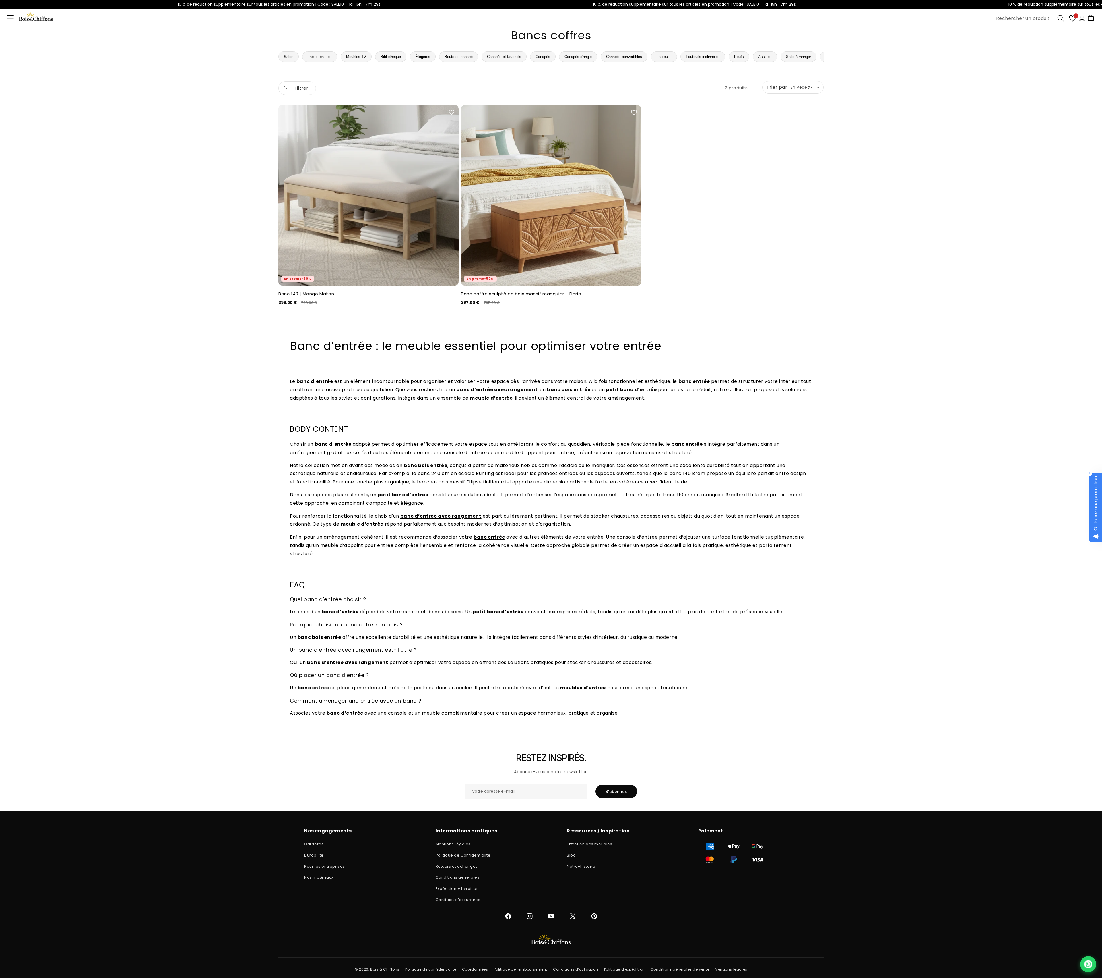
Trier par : (778, 87)
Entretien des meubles (589, 844)
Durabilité (314, 855)
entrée (320, 687)
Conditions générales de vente (680, 969)
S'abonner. (616, 791)
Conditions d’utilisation (575, 969)
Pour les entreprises (324, 866)
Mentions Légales (453, 844)
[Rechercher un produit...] (1060, 18)
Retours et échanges (457, 866)
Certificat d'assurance (458, 899)
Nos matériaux (318, 877)
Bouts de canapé (459, 57)
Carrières (313, 844)
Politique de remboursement (521, 969)
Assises (765, 57)
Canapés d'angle (578, 57)
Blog (571, 855)
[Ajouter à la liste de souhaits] (451, 112)
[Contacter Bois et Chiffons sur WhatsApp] (1088, 964)
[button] (10, 18)
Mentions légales (731, 969)
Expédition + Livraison (457, 888)
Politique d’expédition (624, 969)
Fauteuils (664, 57)
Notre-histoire (581, 866)
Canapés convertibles (624, 57)
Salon (288, 57)
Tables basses (320, 57)
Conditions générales (458, 877)
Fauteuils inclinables (703, 57)
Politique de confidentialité (430, 969)
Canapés (543, 57)
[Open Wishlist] (1072, 18)
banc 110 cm (677, 494)
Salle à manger (798, 57)
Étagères (422, 57)
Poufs (739, 57)
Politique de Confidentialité (463, 855)
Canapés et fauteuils (504, 57)
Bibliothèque (391, 57)
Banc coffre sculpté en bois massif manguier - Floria (521, 294)
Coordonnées (475, 969)
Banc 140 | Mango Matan (306, 294)
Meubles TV (356, 57)
